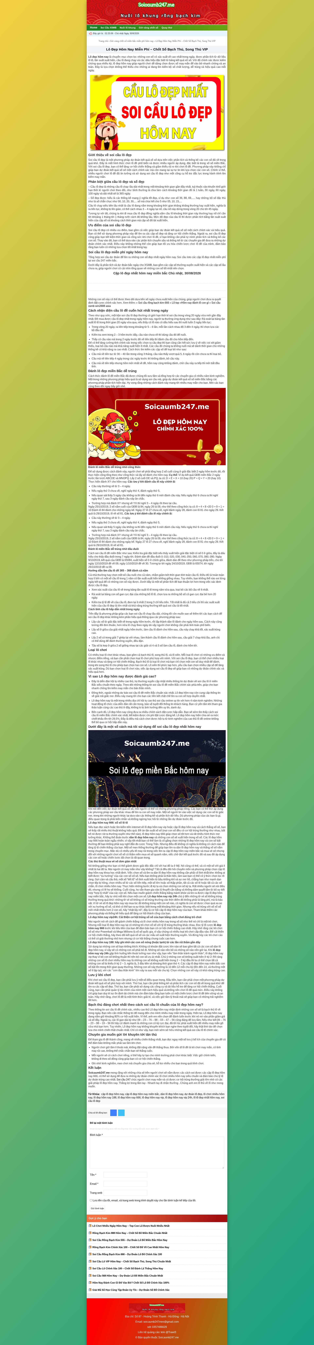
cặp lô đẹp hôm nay (112, 1094)
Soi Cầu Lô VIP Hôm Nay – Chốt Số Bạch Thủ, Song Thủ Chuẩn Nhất (131, 1261)
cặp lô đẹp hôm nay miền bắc (142, 1094)
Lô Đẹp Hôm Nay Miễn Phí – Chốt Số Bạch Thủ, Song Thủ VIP (157, 49)
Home (93, 27)
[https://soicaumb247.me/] (157, 23)
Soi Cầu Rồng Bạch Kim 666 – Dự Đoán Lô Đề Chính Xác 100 (127, 1254)
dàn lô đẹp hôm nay (171, 1094)
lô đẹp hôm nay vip (153, 1097)
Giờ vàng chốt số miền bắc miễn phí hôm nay (132, 41)
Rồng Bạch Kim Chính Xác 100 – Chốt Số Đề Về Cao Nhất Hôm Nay (130, 1247)
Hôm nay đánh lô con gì (195, 302)
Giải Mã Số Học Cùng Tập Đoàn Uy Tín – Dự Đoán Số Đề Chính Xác (130, 1289)
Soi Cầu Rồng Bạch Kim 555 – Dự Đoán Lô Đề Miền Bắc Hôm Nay (129, 1240)
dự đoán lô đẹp (193, 1094)
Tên (93, 1174)
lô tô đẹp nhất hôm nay (206, 1097)
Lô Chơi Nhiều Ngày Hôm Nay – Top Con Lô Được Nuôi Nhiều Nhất (130, 1225)
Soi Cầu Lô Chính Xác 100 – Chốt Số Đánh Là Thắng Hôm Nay (127, 1268)
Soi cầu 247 (124, 1079)
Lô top (175, 302)
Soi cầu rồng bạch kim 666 (153, 302)
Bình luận (96, 1135)
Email (94, 1183)
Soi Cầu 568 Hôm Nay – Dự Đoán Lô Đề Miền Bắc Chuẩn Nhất (127, 1275)
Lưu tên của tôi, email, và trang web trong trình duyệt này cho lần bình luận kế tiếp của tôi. (144, 1200)
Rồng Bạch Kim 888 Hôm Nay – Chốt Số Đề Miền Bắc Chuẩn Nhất (129, 1233)
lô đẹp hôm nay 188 (105, 1097)
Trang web (96, 1192)
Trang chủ (103, 41)
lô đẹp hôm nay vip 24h (178, 1097)
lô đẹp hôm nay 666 (129, 1097)
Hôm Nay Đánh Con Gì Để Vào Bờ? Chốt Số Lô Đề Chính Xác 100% (130, 1282)
